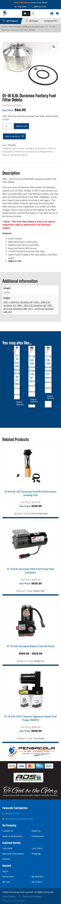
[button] (54, 47)
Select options (18, 403)
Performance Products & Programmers (34, 151)
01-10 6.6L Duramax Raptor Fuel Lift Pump (30, 646)
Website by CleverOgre (13, 900)
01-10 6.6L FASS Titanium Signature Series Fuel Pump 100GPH (30, 718)
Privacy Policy (9, 896)
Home (4, 26)
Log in (5, 871)
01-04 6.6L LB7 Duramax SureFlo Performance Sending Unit (30, 493)
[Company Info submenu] (58, 20)
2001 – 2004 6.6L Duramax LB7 (18, 302)
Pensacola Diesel (19, 154)
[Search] (32, 13)
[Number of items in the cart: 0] (57, 13)
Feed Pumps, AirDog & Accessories (26, 26)
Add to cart (21, 126)
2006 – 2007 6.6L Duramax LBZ (31, 305)
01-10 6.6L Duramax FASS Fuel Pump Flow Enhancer (30, 570)
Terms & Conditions (32, 896)
